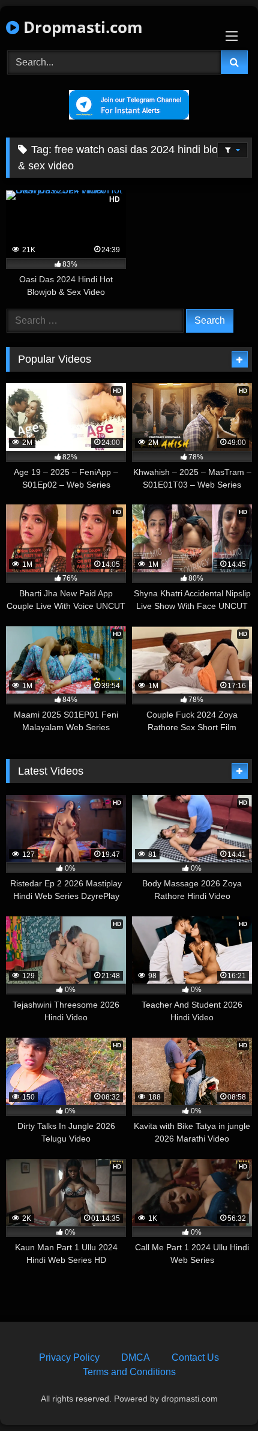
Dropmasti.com (81, 27)
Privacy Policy (69, 1357)
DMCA (135, 1357)
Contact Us (195, 1357)
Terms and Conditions (129, 1372)
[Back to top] (221, 1395)
